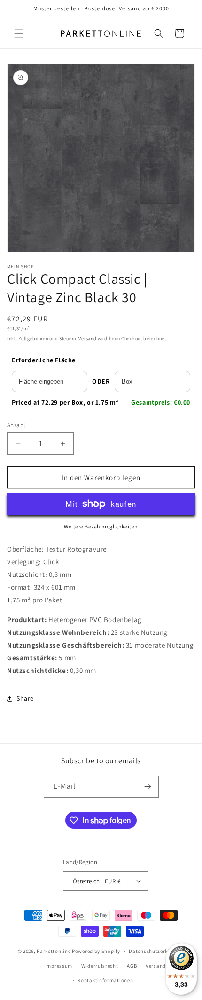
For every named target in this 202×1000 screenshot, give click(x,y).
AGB (132, 965)
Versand (87, 339)
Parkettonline (53, 951)
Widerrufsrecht (99, 965)
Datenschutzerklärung (156, 951)
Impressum (58, 965)
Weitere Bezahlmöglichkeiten (101, 526)
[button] (18, 33)
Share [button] (25, 698)
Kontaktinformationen (105, 980)
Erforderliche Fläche (44, 360)
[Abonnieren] (148, 787)
